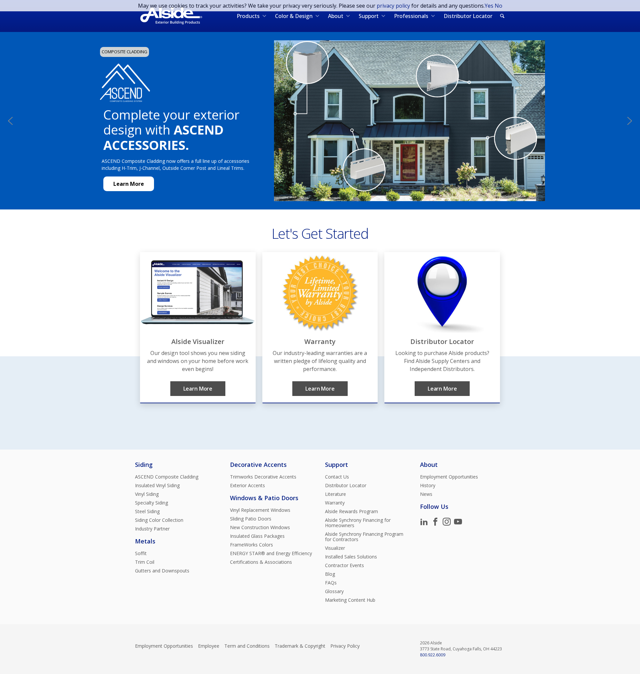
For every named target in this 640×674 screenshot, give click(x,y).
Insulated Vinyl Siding (157, 485)
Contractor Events (344, 565)
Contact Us (337, 477)
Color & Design (294, 16)
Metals (145, 541)
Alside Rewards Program (351, 511)
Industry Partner (152, 528)
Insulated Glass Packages (257, 536)
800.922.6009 (432, 655)
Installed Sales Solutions (351, 556)
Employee (208, 646)
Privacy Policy (345, 646)
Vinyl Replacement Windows (260, 510)
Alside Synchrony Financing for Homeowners (358, 522)
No (498, 5)
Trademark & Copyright (300, 646)
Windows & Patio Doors (264, 498)
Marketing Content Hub (350, 600)
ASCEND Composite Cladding (166, 477)
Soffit (141, 553)
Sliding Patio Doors (250, 518)
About (335, 16)
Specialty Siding (151, 503)
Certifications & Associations (261, 562)
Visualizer (335, 548)
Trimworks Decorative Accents (263, 477)
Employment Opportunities (449, 477)
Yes (489, 5)
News (426, 494)
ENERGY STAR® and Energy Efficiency (271, 553)
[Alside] (171, 16)
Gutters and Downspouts (162, 570)
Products (248, 16)
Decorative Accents (258, 465)
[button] (10, 121)
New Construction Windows (260, 527)
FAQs (331, 582)
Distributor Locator (468, 16)
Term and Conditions (247, 646)
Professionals (411, 16)
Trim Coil (144, 562)
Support (369, 16)
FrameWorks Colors (251, 544)
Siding (144, 465)
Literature (335, 494)
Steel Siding (147, 511)
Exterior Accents (247, 485)
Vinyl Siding (147, 494)
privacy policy (393, 5)
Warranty (335, 503)
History (427, 485)
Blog (330, 574)
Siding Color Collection (159, 520)
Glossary (334, 591)
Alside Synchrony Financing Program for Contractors (364, 536)
